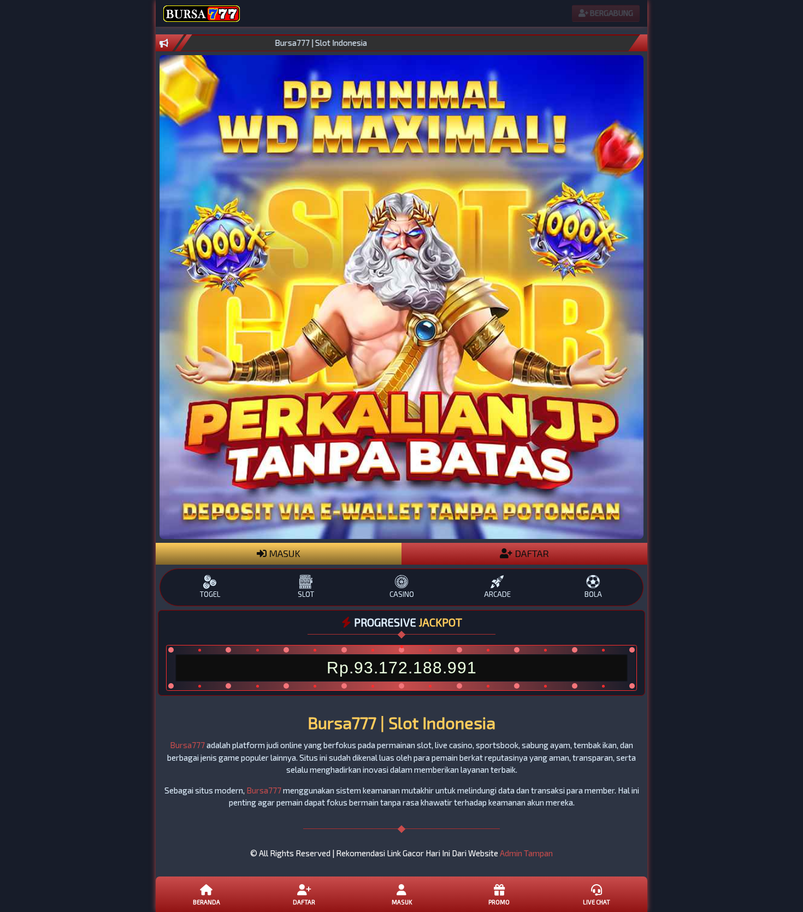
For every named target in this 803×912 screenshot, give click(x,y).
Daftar (304, 901)
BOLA (593, 594)
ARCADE (497, 594)
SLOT (306, 594)
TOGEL (210, 594)
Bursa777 (187, 745)
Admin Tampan (526, 853)
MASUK (283, 553)
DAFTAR (530, 553)
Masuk (402, 901)
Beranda (206, 901)
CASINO (401, 594)
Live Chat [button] (596, 901)
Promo (499, 901)
